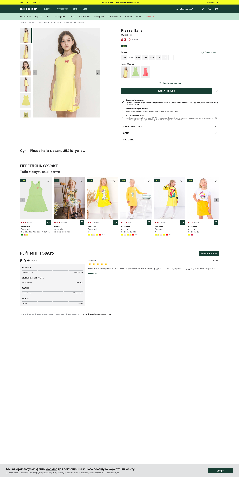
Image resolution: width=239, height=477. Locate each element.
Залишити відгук (209, 253)
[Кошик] (216, 8)
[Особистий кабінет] (203, 8)
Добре (220, 470)
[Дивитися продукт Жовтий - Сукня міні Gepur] (69, 198)
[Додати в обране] (216, 90)
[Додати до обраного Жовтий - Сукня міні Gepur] (81, 180)
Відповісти (92, 273)
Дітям (47, 22)
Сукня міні (69, 22)
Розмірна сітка (211, 52)
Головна (23, 22)
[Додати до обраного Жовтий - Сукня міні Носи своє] (114, 180)
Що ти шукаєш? (186, 9)
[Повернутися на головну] (28, 9)
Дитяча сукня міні (74, 314)
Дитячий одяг (48, 314)
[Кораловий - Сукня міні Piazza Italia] (145, 72)
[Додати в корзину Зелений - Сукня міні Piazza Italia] (48, 222)
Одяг (54, 22)
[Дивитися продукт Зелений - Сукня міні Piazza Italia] (36, 198)
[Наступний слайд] (26, 115)
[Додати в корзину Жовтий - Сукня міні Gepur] (82, 222)
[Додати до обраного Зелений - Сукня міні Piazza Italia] (48, 180)
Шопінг (31, 22)
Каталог (40, 22)
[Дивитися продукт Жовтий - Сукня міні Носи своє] (103, 198)
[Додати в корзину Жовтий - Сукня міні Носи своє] (115, 222)
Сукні (60, 22)
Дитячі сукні (60, 314)
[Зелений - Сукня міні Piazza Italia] (135, 72)
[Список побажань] (209, 8)
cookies (51, 468)
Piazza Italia (79, 22)
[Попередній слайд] (35, 72)
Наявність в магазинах (172, 83)
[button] (35, 72)
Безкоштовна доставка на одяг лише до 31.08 (120, 2)
